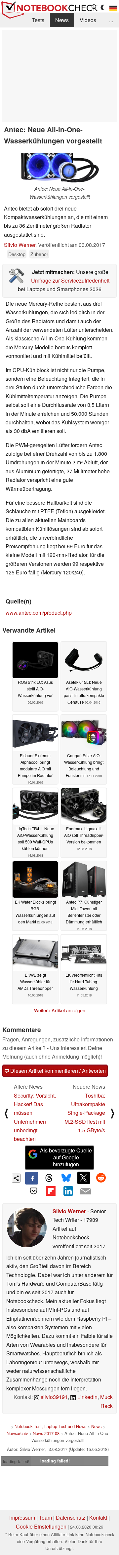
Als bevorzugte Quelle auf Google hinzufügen (66, 1157)
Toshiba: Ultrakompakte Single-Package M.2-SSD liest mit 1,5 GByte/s (84, 1113)
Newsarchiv (17, 1433)
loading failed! (16, 1461)
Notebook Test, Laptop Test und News (50, 1426)
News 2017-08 (46, 1433)
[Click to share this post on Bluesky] (66, 1178)
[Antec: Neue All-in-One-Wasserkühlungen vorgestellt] (59, 167)
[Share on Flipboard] (51, 1191)
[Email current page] (85, 1191)
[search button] (95, 7)
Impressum (22, 1517)
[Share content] (16, 1178)
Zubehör (39, 254)
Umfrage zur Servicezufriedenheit (70, 280)
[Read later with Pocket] (33, 1191)
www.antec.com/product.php (39, 612)
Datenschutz (70, 1517)
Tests (38, 20)
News (62, 20)
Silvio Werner (19, 245)
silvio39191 (53, 1397)
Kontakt (98, 1517)
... (111, 20)
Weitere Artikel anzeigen (59, 1010)
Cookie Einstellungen (41, 1526)
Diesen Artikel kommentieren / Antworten (57, 1070)
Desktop (16, 254)
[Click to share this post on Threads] (49, 1178)
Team (45, 1517)
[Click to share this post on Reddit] (101, 1178)
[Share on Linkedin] (68, 1191)
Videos (88, 20)
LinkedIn (87, 1397)
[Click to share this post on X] (83, 1178)
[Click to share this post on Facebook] (31, 1178)
